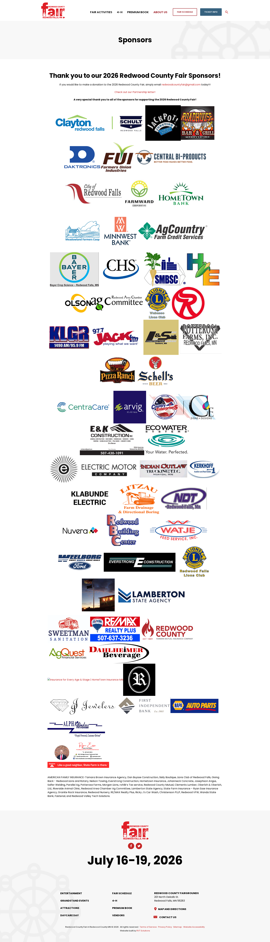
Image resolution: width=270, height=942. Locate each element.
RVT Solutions (143, 930)
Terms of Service (148, 926)
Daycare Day (69, 915)
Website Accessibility (194, 926)
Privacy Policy (165, 926)
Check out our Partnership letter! (135, 92)
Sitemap (177, 926)
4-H (114, 900)
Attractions (69, 908)
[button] (185, 12)
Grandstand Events (74, 900)
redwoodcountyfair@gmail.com (181, 84)
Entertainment (71, 893)
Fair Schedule (122, 893)
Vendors (118, 915)
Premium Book (122, 908)
